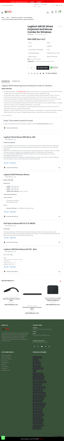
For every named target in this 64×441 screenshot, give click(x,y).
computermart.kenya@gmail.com (41, 335)
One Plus (40, 409)
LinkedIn (34, 73)
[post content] (20, 294)
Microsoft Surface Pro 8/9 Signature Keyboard (40, 299)
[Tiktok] (61, 5)
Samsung (40, 423)
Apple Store (35, 360)
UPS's (34, 428)
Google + (37, 73)
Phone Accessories (37, 412)
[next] (61, 26)
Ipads (34, 395)
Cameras (35, 376)
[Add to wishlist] (6, 286)
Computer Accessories (39, 61)
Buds (34, 371)
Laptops (32, 2)
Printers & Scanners (37, 417)
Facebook (29, 73)
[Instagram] (59, 5)
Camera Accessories (38, 373)
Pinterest (40, 73)
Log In (39, 6)
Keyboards (41, 398)
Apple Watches (36, 363)
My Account (37, 4)
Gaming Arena (36, 387)
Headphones (36, 393)
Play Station (40, 414)
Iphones (35, 398)
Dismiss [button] (41, 439)
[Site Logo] (8, 12)
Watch (38, 428)
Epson (34, 384)
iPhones (43, 395)
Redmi (34, 423)
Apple (40, 357)
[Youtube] (57, 5)
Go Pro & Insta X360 (37, 390)
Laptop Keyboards (49, 61)
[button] (48, 13)
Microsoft (42, 406)
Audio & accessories (38, 368)
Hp (44, 393)
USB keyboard (22, 91)
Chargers (41, 376)
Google (43, 387)
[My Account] (52, 12)
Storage (41, 425)
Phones (39, 2)
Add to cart (44, 68)
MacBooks (42, 403)
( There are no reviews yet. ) (40, 34)
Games (39, 384)
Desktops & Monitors (41, 382)
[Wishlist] (56, 12)
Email (43, 73)
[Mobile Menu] (2, 12)
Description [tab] (6, 81)
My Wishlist (44, 4)
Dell (34, 382)
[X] (55, 5)
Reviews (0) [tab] (16, 81)
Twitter (32, 73)
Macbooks (35, 406)
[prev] (59, 26)
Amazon (35, 357)
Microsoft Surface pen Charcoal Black (20, 308)
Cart (35, 6)
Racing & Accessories (38, 420)
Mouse (4, 297)
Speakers (35, 425)
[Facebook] (53, 5)
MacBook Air (36, 403)
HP (41, 393)
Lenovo (40, 401)
